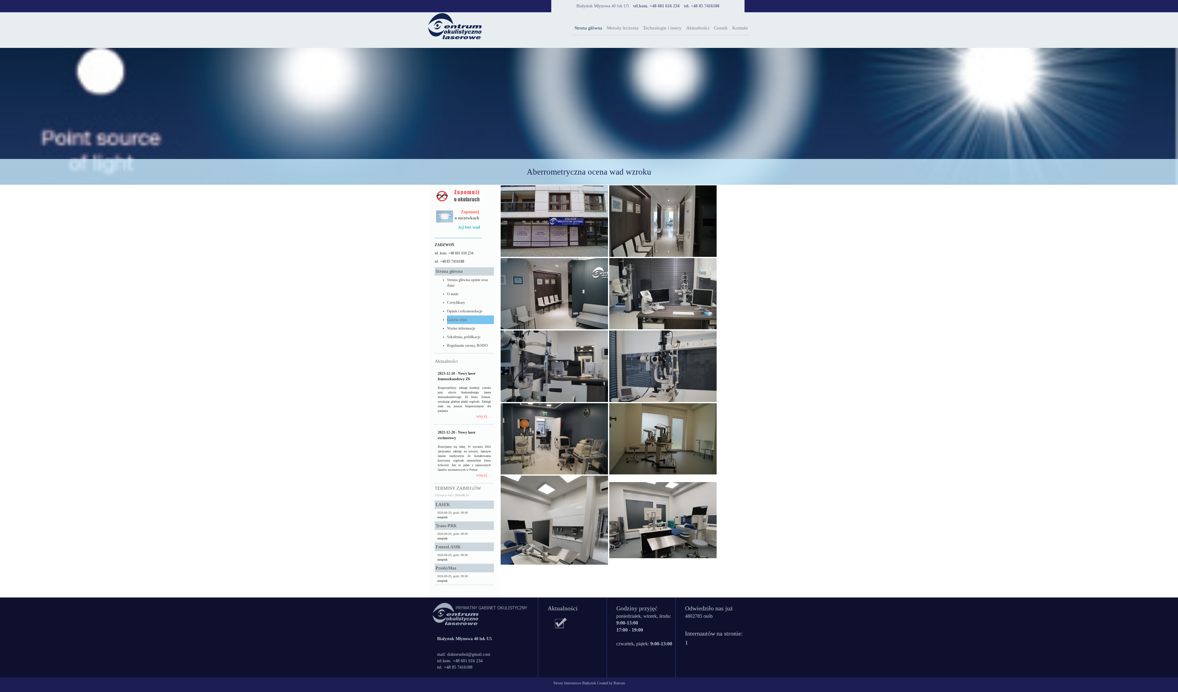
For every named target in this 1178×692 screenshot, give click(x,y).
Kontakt (740, 27)
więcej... (483, 416)
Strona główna (588, 27)
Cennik (721, 27)
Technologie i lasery (662, 27)
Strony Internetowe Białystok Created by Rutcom (589, 683)
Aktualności (697, 27)
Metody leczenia (622, 27)
